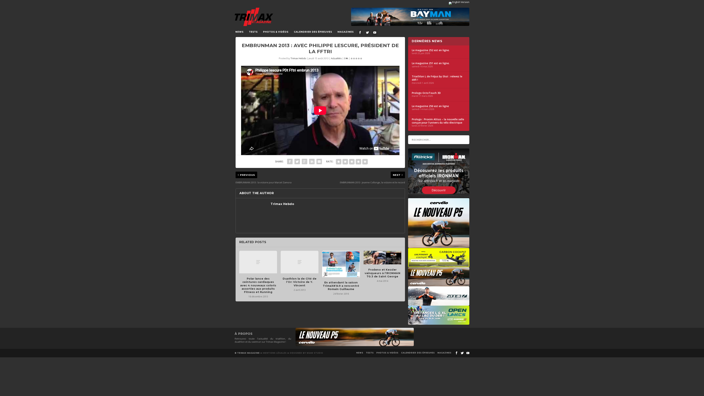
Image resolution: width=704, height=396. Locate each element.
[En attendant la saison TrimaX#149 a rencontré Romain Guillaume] (341, 264)
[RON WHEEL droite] (438, 265)
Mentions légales (275, 353)
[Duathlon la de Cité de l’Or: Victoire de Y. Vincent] (299, 262)
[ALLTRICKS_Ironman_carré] (438, 196)
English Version (460, 2)
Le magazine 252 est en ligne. (431, 50)
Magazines (346, 31)
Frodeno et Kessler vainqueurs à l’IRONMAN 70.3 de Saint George (382, 273)
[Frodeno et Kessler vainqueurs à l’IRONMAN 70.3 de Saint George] (382, 258)
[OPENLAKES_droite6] (438, 322)
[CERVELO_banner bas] (355, 345)
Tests (253, 31)
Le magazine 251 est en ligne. (431, 63)
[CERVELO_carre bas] (438, 246)
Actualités (336, 58)
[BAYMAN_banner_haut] (410, 17)
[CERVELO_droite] (438, 284)
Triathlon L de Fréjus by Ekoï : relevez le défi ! (437, 78)
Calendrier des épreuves (313, 31)
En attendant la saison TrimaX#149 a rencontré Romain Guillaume (341, 286)
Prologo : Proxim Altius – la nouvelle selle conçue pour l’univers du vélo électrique (438, 121)
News (239, 31)
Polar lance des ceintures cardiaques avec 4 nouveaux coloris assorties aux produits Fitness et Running (258, 285)
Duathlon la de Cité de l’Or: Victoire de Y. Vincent (299, 282)
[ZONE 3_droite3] (438, 303)
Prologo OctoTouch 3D (426, 93)
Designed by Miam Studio (306, 353)
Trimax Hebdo (298, 58)
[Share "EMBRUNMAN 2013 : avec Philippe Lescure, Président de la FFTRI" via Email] (319, 161)
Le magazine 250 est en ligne (430, 106)
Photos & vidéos (275, 31)
